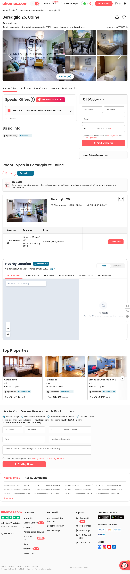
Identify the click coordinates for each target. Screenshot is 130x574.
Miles (103, 266)
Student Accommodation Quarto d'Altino (79, 485)
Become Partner (55, 525)
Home (5, 10)
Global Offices (33, 522)
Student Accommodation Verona (109, 489)
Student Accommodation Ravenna (17, 494)
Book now (115, 241)
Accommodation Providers (55, 520)
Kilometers (118, 266)
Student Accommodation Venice (108, 485)
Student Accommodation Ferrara (78, 489)
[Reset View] (8, 334)
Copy (52, 269)
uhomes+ (30, 548)
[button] (69, 3)
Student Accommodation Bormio (48, 494)
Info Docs (26, 566)
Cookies (18, 566)
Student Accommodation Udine (16, 485)
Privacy (11, 566)
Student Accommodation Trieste (47, 485)
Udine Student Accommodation (31, 10)
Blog (25, 544)
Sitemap (34, 566)
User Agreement (91, 138)
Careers (27, 527)
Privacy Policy (112, 135)
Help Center (85, 525)
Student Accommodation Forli (107, 494)
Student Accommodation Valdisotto (79, 494)
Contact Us (84, 542)
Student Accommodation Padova (17, 489)
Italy (12, 10)
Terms (3, 566)
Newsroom (28, 553)
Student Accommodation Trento (47, 489)
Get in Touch (104, 3)
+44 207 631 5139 (85, 537)
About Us (27, 518)
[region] (41, 309)
